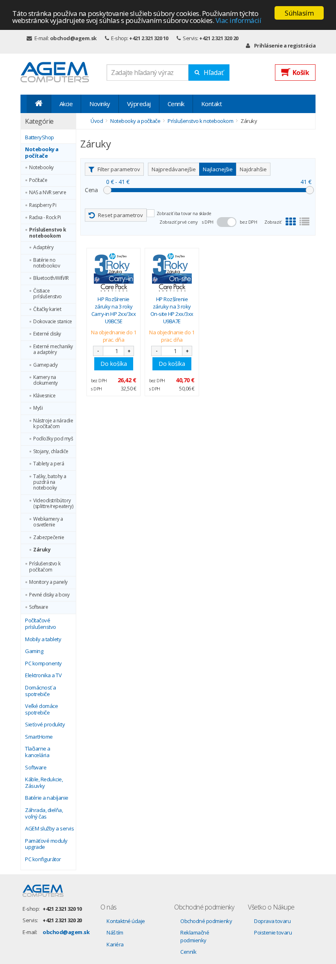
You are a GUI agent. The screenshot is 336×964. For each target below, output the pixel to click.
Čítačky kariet (47, 309)
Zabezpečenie (48, 537)
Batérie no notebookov (46, 263)
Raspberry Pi (42, 205)
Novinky (99, 104)
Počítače (38, 180)
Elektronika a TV (43, 675)
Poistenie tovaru (273, 932)
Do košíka (113, 363)
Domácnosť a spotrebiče (40, 691)
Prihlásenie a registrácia (285, 45)
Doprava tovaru (272, 921)
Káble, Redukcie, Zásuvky (44, 782)
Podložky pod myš (53, 439)
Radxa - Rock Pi (45, 217)
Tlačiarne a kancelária (37, 752)
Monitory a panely (48, 582)
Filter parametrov (119, 169)
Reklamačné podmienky (194, 936)
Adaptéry (43, 247)
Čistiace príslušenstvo (47, 294)
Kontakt (211, 104)
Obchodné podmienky (206, 921)
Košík (301, 72)
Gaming (34, 651)
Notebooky (41, 167)
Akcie (66, 104)
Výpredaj (139, 104)
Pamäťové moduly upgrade (46, 844)
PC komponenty (43, 663)
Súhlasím (299, 13)
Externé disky (47, 334)
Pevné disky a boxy (49, 595)
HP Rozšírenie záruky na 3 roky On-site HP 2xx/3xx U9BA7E (171, 310)
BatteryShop (39, 137)
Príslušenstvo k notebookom (47, 233)
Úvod (97, 121)
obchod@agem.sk (73, 38)
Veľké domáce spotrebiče (41, 709)
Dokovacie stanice (52, 321)
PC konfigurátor (43, 859)
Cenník (176, 104)
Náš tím (115, 932)
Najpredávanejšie (174, 169)
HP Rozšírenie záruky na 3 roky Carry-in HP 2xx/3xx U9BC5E (113, 310)
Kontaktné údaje (126, 921)
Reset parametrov (120, 215)
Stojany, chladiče (50, 451)
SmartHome (39, 737)
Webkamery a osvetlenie (48, 522)
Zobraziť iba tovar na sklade (184, 213)
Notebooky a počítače (42, 152)
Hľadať (214, 72)
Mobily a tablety (43, 639)
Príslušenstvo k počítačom (45, 567)
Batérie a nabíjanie (46, 798)
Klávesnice (44, 396)
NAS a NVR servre (47, 192)
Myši (38, 408)
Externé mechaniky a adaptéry (53, 350)
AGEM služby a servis (49, 829)
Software (38, 607)
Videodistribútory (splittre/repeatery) (53, 504)
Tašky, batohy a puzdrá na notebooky (49, 482)
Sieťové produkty (45, 724)
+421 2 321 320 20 (218, 38)
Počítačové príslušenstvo (40, 623)
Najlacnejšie (218, 169)
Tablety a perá (48, 464)
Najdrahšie (253, 169)
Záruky (41, 550)
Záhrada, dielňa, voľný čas (44, 813)
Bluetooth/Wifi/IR (51, 278)
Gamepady (45, 365)
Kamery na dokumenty (45, 380)
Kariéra (115, 944)
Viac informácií (238, 20)
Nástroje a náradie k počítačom (53, 424)
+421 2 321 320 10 (148, 38)
